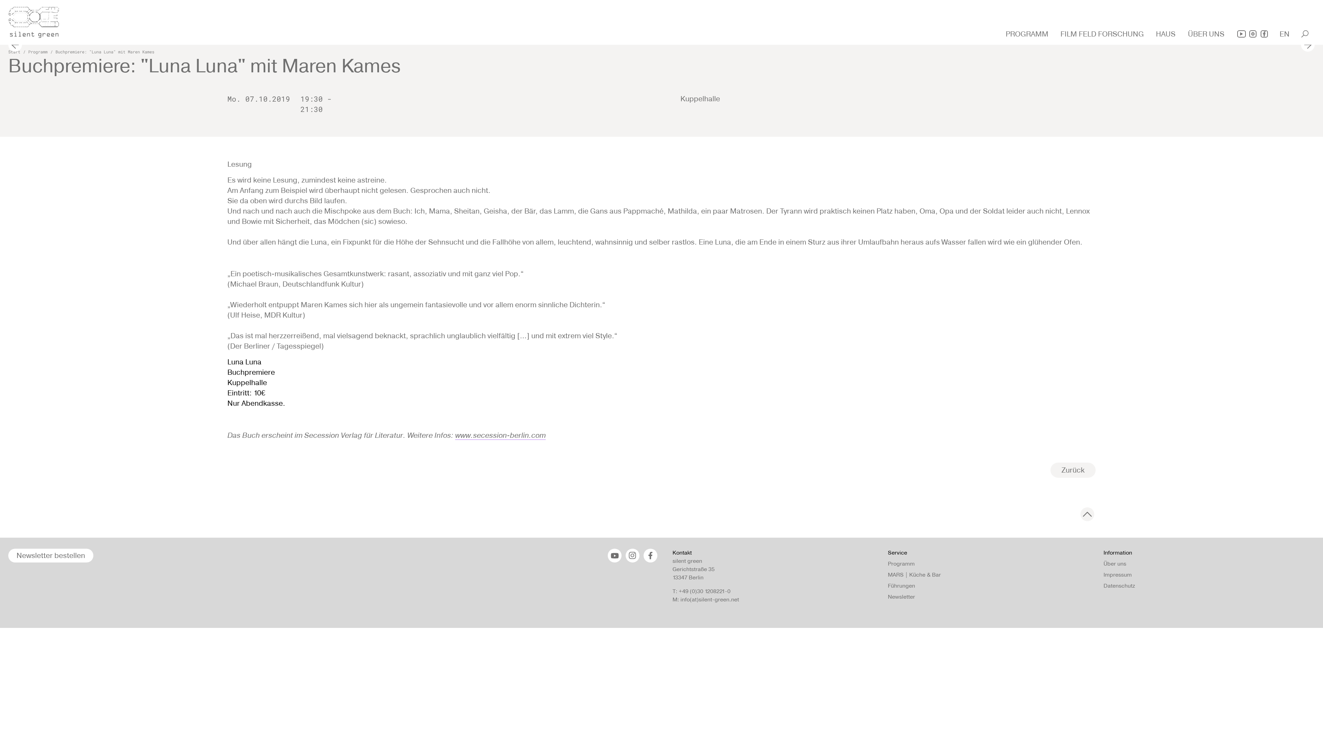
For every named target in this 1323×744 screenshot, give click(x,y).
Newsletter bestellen (51, 555)
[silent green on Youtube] (1241, 34)
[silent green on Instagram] (1253, 34)
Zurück (1073, 470)
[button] (1028, 34)
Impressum (1118, 574)
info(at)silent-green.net (709, 599)
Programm (38, 51)
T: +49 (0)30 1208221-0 (701, 591)
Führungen (901, 585)
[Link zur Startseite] (37, 20)
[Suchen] (1305, 34)
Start (14, 51)
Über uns (1115, 563)
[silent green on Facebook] (1264, 34)
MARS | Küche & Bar (914, 574)
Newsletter (901, 596)
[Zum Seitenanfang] (1087, 514)
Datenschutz (1119, 585)
